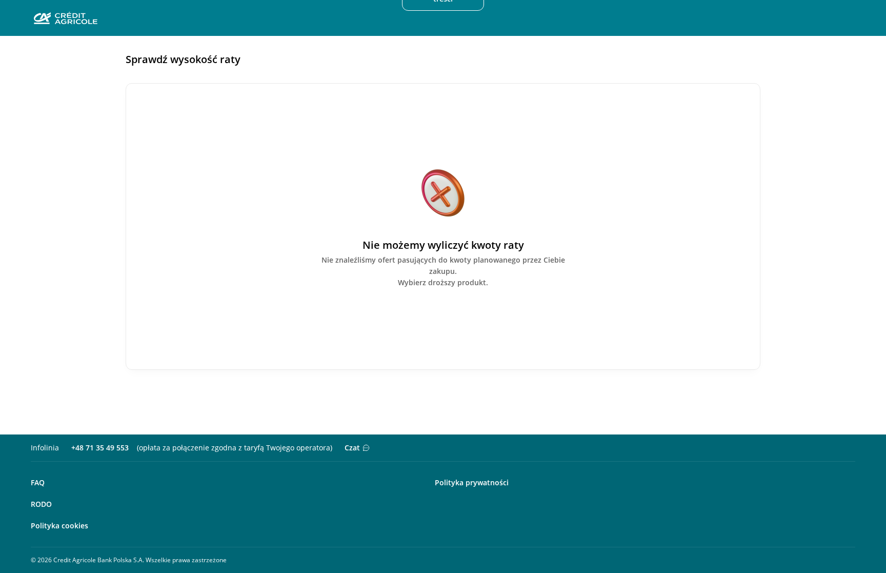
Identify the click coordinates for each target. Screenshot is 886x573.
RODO (41, 504)
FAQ (38, 482)
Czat (352, 447)
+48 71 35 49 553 (100, 447)
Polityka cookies (59, 525)
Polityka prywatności (472, 482)
